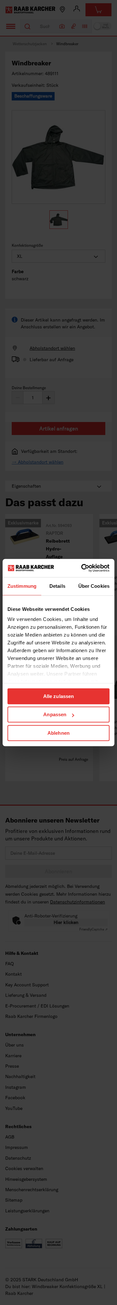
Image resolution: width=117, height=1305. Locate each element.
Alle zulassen (58, 696)
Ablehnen (58, 733)
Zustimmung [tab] (21, 586)
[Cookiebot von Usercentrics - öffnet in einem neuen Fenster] (83, 568)
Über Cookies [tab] (94, 586)
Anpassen (54, 714)
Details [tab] (57, 586)
